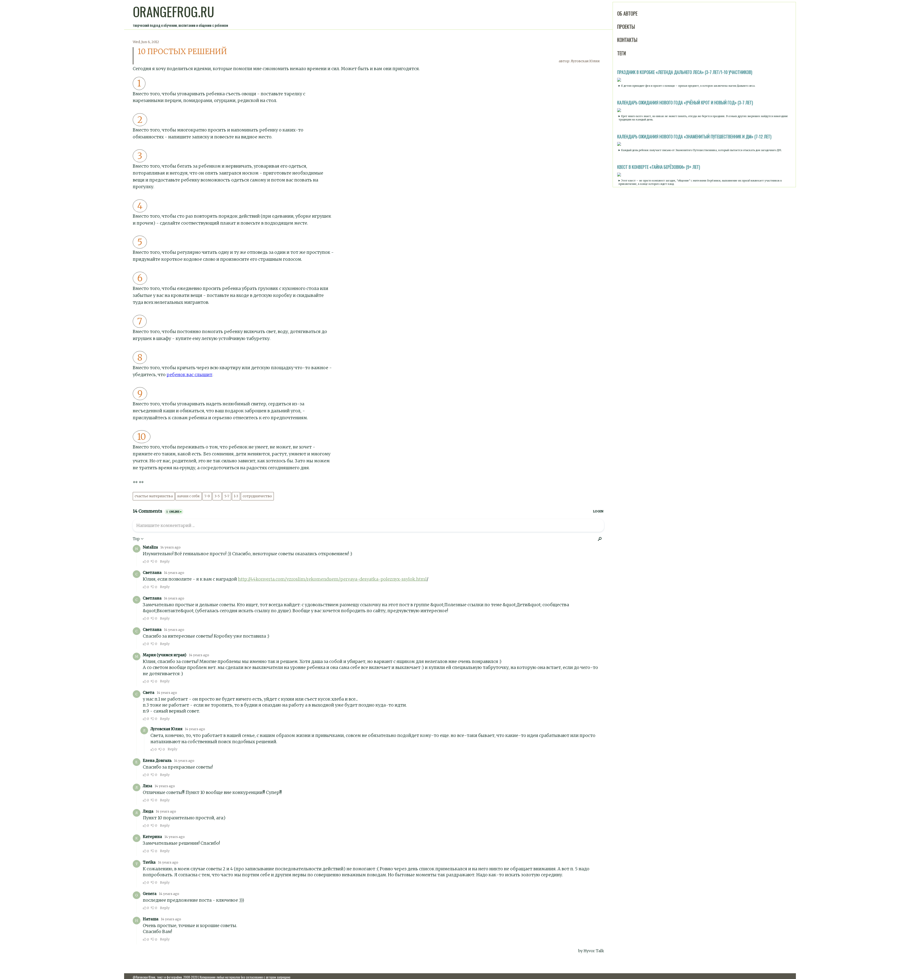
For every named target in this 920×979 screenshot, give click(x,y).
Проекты (626, 26)
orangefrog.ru (173, 11)
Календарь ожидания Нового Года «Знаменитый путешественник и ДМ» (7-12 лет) (694, 136)
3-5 (217, 496)
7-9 (207, 496)
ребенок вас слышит (189, 374)
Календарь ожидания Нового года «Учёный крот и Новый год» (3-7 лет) (685, 102)
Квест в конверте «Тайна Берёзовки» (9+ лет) (658, 167)
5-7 (226, 496)
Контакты (627, 39)
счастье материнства (154, 496)
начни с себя (188, 496)
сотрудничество (257, 496)
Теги (621, 53)
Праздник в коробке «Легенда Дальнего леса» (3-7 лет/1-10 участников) (684, 72)
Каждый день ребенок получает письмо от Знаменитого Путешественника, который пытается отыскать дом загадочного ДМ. (701, 150)
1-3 (236, 496)
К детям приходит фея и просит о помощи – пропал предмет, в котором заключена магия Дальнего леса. (688, 85)
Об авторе (627, 13)
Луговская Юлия (585, 61)
